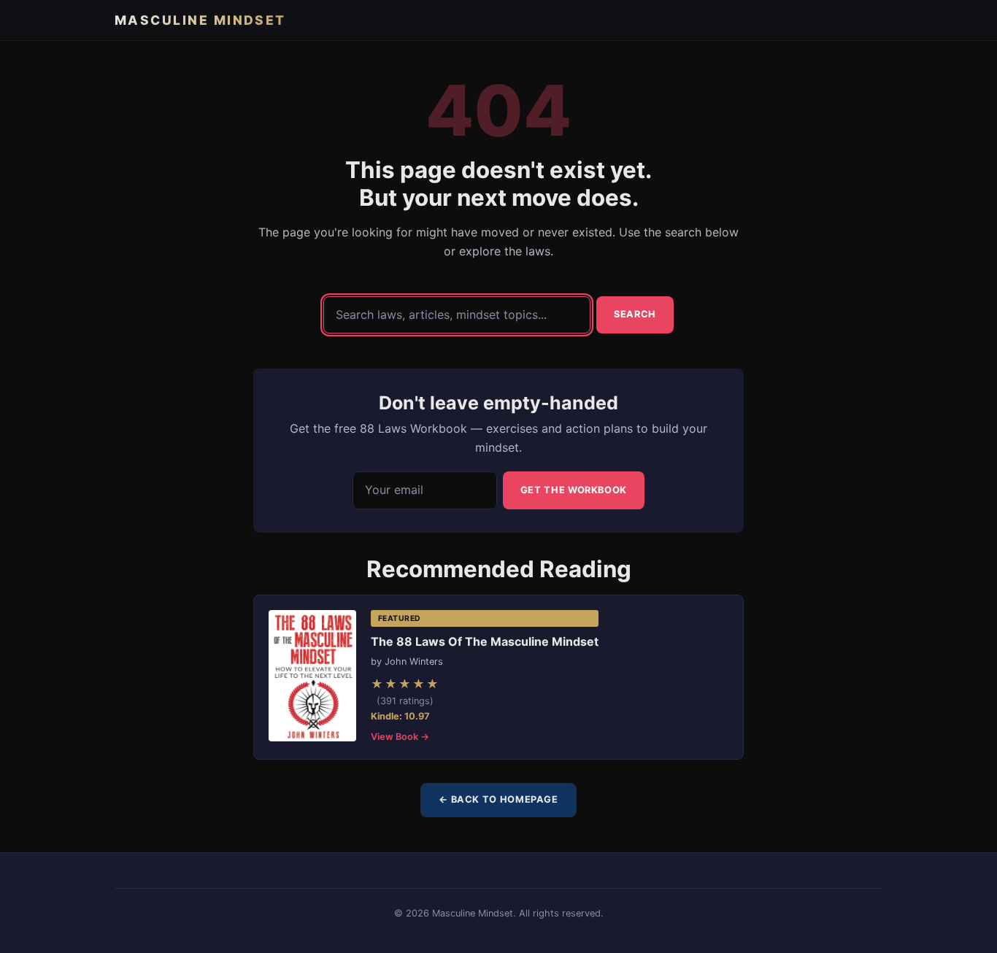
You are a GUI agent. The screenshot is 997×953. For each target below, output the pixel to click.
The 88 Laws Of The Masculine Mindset (484, 641)
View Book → (400, 736)
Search (635, 314)
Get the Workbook (573, 490)
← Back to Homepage (498, 799)
